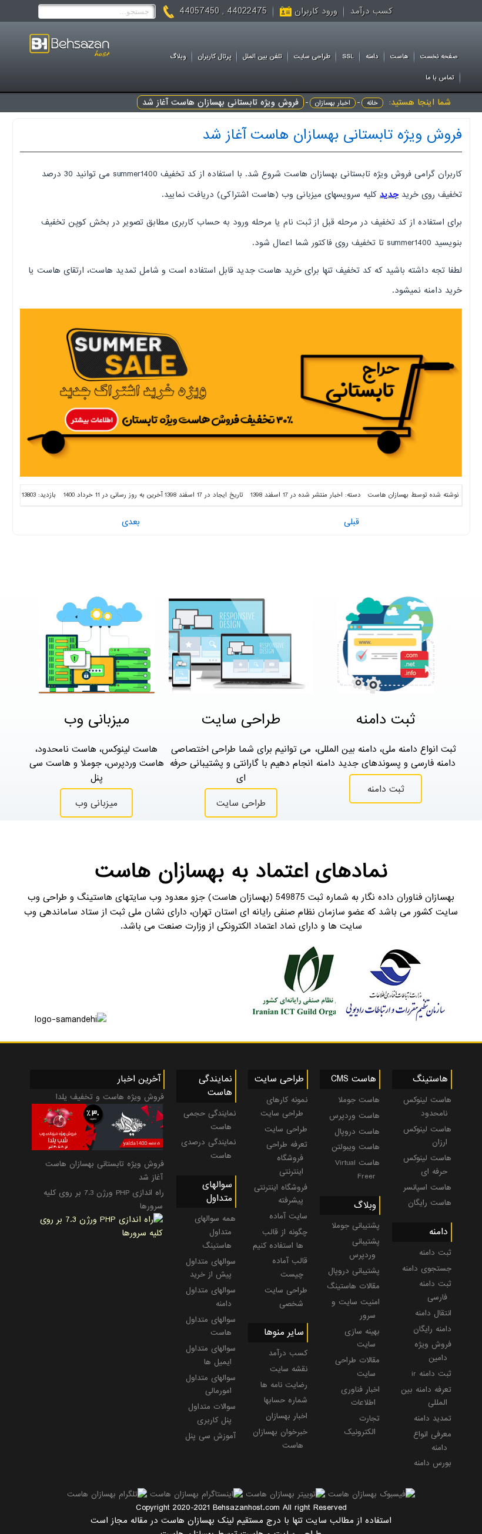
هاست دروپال (357, 1131)
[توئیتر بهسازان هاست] (285, 1494)
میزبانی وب (96, 803)
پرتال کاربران (214, 56)
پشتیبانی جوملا (356, 1225)
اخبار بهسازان (332, 103)
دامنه (372, 56)
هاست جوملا (359, 1100)
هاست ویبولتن (356, 1147)
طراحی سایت (241, 803)
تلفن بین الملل (262, 56)
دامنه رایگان (432, 1329)
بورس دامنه (432, 1463)
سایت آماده (288, 1216)
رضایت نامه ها (283, 1385)
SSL (348, 56)
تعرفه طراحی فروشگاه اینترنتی (286, 1158)
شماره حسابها (285, 1400)
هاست (399, 56)
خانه (372, 103)
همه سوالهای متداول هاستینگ (215, 1232)
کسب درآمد (371, 11)
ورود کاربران (315, 11)
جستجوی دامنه (426, 1268)
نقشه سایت (288, 1369)
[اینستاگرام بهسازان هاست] (196, 1494)
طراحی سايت (312, 56)
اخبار (336, 495)
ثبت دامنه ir (431, 1373)
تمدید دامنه (432, 1418)
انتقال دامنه (433, 1313)
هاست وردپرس (354, 1115)
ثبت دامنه (385, 789)
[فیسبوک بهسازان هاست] (371, 1494)
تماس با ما (440, 77)
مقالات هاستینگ (353, 1286)
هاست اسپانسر (427, 1187)
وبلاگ (178, 56)
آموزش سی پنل (210, 1436)
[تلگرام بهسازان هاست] (107, 1494)
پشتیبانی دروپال (354, 1271)
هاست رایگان (429, 1202)
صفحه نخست (439, 56)
